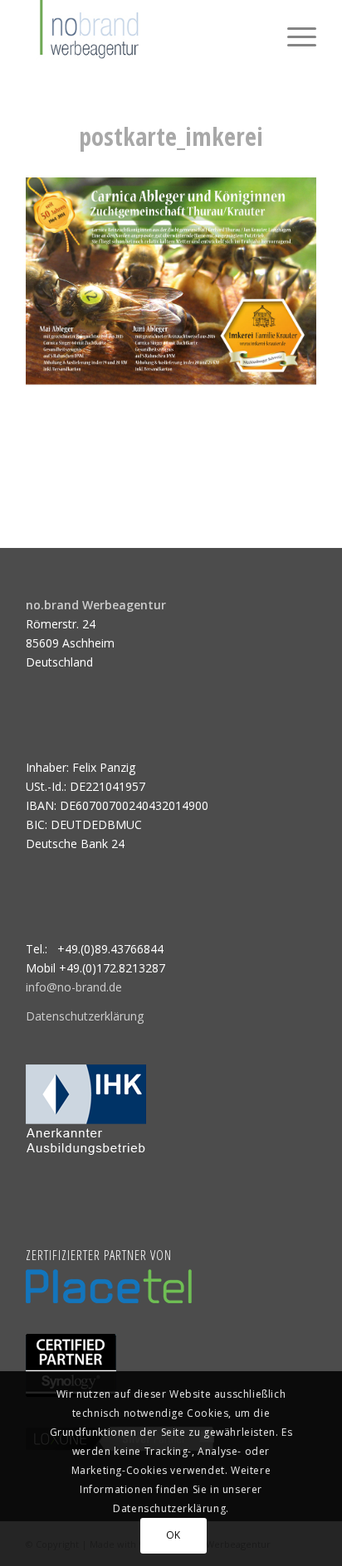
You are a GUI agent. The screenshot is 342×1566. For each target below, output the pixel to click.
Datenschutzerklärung (85, 1016)
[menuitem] (293, 33)
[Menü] (293, 33)
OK (173, 1535)
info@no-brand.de (74, 987)
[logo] (142, 33)
